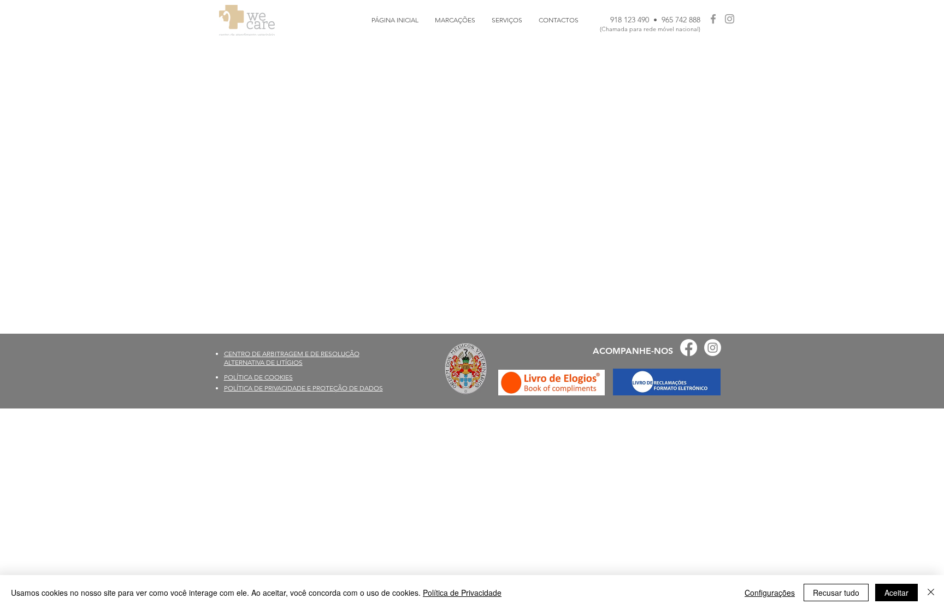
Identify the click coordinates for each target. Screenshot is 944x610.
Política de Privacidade (462, 592)
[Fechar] (930, 592)
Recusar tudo (836, 592)
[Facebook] (713, 19)
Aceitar (896, 592)
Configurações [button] (770, 592)
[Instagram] (729, 19)
